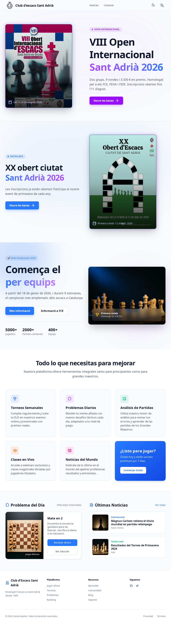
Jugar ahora (53, 585)
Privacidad (148, 616)
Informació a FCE (52, 311)
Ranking (51, 599)
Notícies (94, 5)
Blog (90, 595)
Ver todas (160, 505)
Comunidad (94, 590)
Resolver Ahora (62, 542)
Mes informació (19, 311)
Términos (161, 616)
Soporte (92, 599)
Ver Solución (62, 551)
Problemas (53, 595)
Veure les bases (106, 100)
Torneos (51, 590)
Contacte (109, 5)
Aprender (93, 585)
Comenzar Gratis (133, 470)
